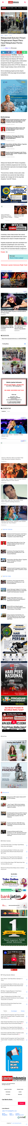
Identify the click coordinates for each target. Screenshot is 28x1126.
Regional (6, 35)
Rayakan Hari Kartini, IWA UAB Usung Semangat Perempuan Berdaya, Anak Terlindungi (16, 824)
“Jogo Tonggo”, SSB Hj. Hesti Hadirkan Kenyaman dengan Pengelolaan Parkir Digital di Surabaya (16, 806)
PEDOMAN (8, 1091)
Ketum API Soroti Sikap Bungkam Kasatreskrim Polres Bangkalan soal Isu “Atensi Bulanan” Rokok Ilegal (16, 608)
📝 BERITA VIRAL (6, 576)
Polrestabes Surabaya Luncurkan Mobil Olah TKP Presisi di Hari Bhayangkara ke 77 (12, 356)
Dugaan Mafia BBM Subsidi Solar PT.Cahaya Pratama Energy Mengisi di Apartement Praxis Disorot (16, 599)
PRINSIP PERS (20, 1089)
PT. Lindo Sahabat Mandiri (16, 1123)
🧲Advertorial (5, 792)
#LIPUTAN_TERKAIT (6, 271)
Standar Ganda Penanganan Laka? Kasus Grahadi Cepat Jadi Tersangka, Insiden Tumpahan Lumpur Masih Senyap (16, 121)
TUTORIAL (8, 1094)
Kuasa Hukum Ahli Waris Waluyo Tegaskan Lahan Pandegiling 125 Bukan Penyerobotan (16, 145)
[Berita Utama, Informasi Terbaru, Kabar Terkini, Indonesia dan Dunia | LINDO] (13, 3)
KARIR (20, 1091)
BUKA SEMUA (24, 271)
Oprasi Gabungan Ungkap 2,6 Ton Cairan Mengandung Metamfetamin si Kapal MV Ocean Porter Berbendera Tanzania (17, 591)
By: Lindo (3, 48)
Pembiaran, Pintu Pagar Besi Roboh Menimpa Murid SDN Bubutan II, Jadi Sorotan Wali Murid (15, 137)
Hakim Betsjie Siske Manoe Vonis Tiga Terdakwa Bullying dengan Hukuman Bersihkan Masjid (15, 129)
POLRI (10, 35)
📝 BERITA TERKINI (6, 529)
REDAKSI (20, 1094)
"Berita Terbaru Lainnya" (16, 258)
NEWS (2, 35)
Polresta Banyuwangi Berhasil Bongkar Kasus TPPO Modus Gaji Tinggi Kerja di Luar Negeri (12, 369)
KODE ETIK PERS (8, 1089)
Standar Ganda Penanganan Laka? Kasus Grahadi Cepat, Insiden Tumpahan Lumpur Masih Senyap (16, 153)
